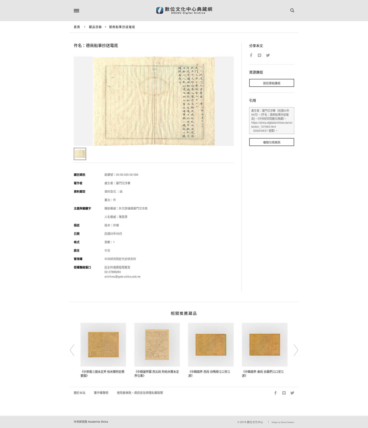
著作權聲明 (101, 392)
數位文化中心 (255, 422)
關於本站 (79, 392)
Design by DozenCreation (283, 422)
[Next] (292, 350)
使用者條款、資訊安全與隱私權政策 (140, 392)
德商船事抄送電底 (122, 27)
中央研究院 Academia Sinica (91, 421)
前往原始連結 (271, 83)
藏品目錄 (95, 27)
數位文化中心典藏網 (184, 10)
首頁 (77, 27)
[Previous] (75, 350)
